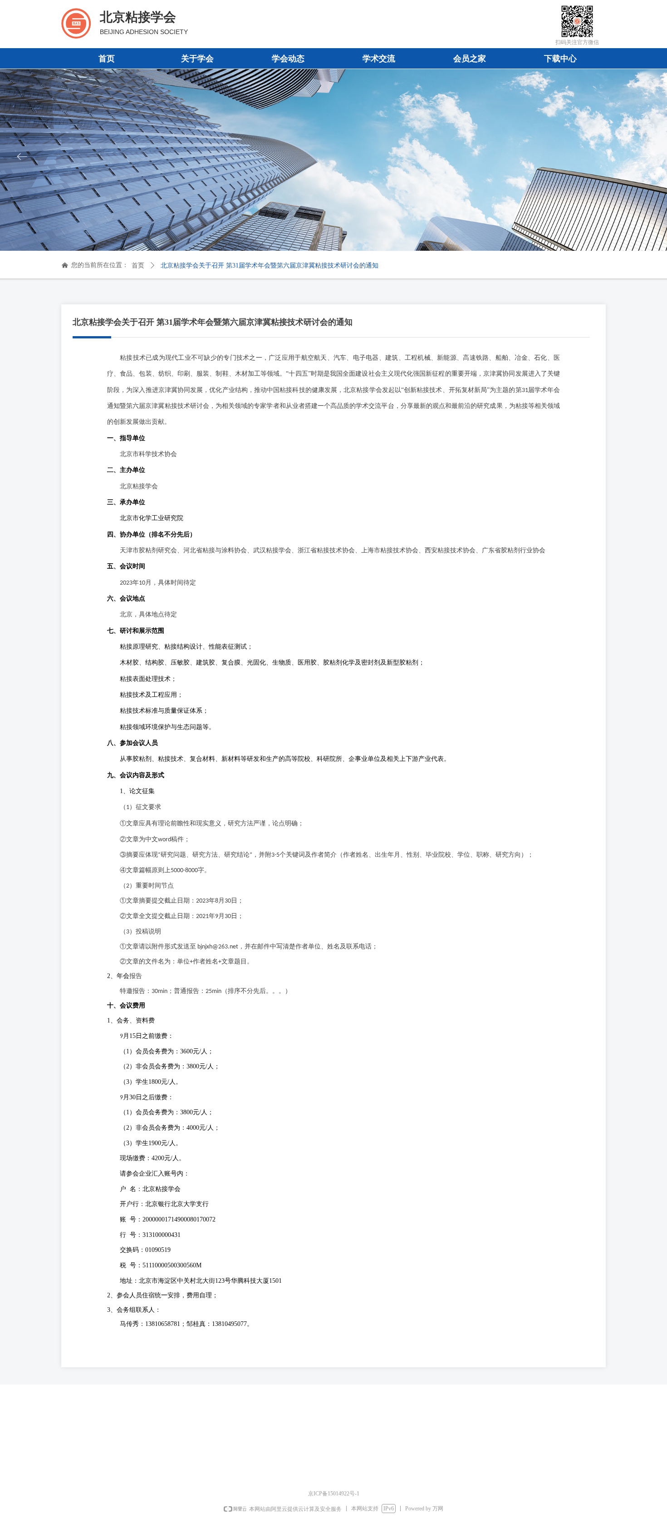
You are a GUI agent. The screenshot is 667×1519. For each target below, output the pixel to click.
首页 (138, 265)
